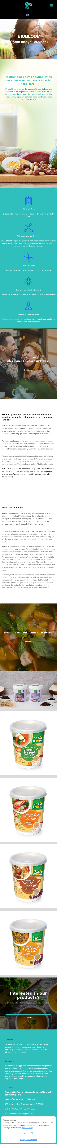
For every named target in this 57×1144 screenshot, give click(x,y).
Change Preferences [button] (28, 1140)
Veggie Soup (12, 718)
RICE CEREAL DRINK (17, 678)
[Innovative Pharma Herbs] (28, 5)
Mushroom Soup (15, 851)
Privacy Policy (27, 1128)
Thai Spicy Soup (15, 785)
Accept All (28, 1133)
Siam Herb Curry (15, 918)
